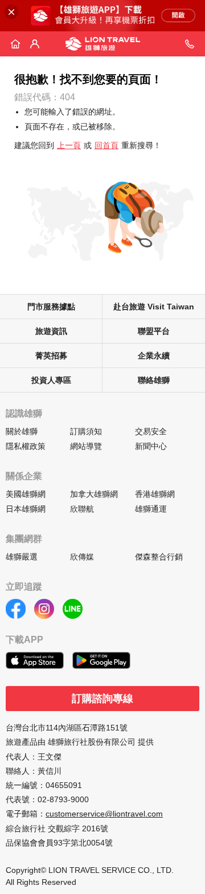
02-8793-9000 (63, 799)
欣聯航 (82, 508)
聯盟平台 (154, 331)
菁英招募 (51, 355)
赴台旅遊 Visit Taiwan (153, 306)
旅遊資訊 (51, 331)
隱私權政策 (26, 446)
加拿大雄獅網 (94, 494)
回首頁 (106, 145)
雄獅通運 (151, 508)
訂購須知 (86, 431)
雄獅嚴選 (22, 556)
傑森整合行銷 (159, 556)
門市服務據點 (51, 306)
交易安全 (151, 431)
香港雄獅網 (155, 494)
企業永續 (154, 355)
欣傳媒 (82, 556)
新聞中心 (151, 446)
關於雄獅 (22, 431)
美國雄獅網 (26, 494)
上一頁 (69, 145)
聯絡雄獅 (154, 380)
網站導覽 (86, 446)
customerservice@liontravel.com (104, 813)
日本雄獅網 (26, 508)
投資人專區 (51, 380)
